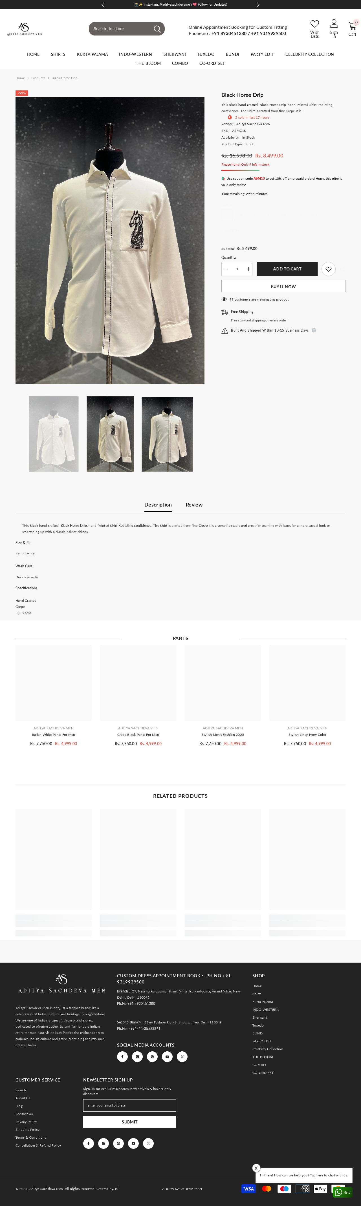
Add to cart (287, 268)
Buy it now (283, 286)
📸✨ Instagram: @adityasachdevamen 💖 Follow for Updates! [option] (180, 4)
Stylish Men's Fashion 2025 (223, 734)
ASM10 (259, 178)
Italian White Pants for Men (53, 734)
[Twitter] (182, 1056)
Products (38, 78)
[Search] (127, 28)
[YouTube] (167, 1056)
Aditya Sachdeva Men (253, 124)
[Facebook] (122, 1056)
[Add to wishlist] (329, 269)
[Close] (356, 1174)
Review (194, 504)
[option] (110, 240)
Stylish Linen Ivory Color (307, 734)
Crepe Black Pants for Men (138, 734)
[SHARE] (340, 269)
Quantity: (228, 258)
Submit (130, 1122)
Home (20, 78)
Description (158, 504)
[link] (54, 924)
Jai (117, 1189)
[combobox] (119, 28)
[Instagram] (137, 1056)
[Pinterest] (152, 1056)
